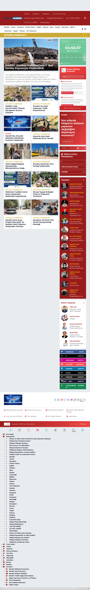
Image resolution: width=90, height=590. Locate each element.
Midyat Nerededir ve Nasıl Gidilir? (22, 452)
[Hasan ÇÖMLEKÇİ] (64, 326)
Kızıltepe (12, 497)
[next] (73, 430)
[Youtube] (71, 399)
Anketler (9, 560)
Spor (52, 27)
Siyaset (45, 27)
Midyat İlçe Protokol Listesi (19, 441)
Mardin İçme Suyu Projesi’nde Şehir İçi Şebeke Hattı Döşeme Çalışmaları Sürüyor (15, 223)
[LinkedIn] (68, 399)
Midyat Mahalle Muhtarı (18, 443)
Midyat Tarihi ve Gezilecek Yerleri (22, 454)
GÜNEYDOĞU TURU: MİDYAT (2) (76, 327)
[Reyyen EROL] (64, 266)
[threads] (64, 430)
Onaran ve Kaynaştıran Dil (75, 214)
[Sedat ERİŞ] (64, 334)
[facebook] (10, 430)
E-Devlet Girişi (59, 14)
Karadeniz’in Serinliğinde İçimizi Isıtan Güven (77, 204)
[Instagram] (65, 399)
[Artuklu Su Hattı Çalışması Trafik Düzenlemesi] (44, 93)
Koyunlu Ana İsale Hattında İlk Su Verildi (43, 137)
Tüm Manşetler (32, 416)
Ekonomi (8, 31)
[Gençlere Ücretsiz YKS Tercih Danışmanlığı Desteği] (44, 207)
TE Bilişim (83, 424)
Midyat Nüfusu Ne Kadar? (19, 537)
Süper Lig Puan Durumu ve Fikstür (22, 578)
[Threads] (78, 399)
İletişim (36, 14)
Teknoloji (64, 27)
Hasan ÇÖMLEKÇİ (76, 324)
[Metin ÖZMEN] (64, 203)
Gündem (20, 27)
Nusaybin (13, 504)
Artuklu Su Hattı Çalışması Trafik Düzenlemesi (40, 108)
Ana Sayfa (10, 434)
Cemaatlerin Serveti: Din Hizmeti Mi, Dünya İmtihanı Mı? (77, 196)
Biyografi (9, 558)
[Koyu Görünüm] (83, 29)
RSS (7, 424)
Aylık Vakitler (66, 63)
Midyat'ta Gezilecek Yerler (19, 542)
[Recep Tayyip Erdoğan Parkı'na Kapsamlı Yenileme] (44, 179)
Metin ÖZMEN (75, 201)
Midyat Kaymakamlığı (34, 18)
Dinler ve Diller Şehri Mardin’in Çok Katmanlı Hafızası (30, 439)
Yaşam (15, 31)
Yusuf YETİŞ (74, 228)
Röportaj (9, 555)
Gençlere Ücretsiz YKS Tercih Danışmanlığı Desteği (43, 222)
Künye (27, 14)
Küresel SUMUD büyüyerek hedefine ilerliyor (77, 240)
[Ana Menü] (85, 29)
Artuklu (12, 490)
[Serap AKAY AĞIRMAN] (64, 292)
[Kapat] (89, 588)
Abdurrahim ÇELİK (77, 192)
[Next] (81, 399)
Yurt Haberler (31, 31)
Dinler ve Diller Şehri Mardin (20, 533)
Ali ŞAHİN (73, 283)
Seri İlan (9, 553)
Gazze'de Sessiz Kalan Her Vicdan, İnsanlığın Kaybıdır (77, 222)
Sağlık (39, 27)
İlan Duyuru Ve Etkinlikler (19, 445)
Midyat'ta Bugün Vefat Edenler (21, 450)
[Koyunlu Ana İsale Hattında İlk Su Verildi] (44, 123)
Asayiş (57, 27)
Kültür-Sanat (30, 27)
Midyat (72, 319)
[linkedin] (82, 430)
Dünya (22, 31)
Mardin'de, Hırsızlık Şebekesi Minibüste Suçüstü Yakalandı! (14, 138)
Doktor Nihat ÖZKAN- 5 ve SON (76, 336)
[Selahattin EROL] (64, 186)
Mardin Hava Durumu (34, 410)
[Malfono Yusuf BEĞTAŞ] (64, 212)
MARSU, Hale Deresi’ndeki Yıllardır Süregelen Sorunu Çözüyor (15, 109)
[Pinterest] (61, 399)
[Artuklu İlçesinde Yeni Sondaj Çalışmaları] (44, 151)
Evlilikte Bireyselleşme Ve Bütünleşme (76, 295)
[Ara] (85, 18)
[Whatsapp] (84, 399)
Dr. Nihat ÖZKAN (76, 219)
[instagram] (28, 430)
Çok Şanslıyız (74, 285)
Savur (11, 508)
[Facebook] (55, 399)
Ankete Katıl (66, 141)
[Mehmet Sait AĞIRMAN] (64, 247)
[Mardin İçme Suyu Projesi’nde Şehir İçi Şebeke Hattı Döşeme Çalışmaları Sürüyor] (17, 207)
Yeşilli (11, 511)
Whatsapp (45, 22)
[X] (58, 399)
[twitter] (19, 430)
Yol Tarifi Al (79, 92)
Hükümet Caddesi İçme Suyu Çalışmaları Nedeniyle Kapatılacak (16, 194)
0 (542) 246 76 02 (68, 105)
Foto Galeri (10, 544)
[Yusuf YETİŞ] (64, 230)
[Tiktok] (74, 399)
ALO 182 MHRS (73, 18)
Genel (13, 27)
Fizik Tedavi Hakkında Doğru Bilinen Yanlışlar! (76, 277)
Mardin (6, 27)
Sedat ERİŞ (74, 332)
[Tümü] (84, 115)
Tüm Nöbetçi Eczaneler (73, 108)
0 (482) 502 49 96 (68, 92)
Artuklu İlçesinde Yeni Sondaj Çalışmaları (43, 165)
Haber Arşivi (73, 416)
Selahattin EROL (76, 184)
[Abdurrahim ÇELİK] (64, 194)
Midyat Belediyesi (55, 18)
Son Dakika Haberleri (54, 416)
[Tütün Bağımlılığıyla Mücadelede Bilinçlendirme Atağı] (17, 151)
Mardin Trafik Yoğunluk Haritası (75, 411)
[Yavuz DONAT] (64, 317)
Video (8, 546)
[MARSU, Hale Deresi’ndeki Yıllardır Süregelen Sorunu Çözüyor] (17, 93)
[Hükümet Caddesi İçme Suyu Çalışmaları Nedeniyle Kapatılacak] (17, 179)
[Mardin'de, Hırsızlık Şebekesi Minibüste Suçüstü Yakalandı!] (17, 123)
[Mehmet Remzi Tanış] (64, 256)
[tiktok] (55, 430)
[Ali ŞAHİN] (64, 284)
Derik (11, 495)
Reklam (46, 14)
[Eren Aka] (64, 309)
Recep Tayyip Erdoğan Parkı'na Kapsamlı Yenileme (43, 194)
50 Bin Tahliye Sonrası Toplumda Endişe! (76, 267)
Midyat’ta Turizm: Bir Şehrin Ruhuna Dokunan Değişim (76, 250)
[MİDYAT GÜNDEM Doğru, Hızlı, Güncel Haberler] (13, 18)
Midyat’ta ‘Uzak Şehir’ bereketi (75, 310)
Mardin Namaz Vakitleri (56, 410)
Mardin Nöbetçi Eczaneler (14, 410)
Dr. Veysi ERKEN (75, 236)
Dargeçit (12, 493)
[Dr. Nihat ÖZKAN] (64, 221)
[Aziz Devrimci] (64, 343)
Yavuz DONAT (75, 316)
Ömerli (12, 506)
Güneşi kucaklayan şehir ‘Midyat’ (77, 344)
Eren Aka (73, 307)
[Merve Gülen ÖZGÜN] (64, 274)
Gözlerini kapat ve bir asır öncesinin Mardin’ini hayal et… (77, 259)
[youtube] (37, 430)
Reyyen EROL (74, 264)
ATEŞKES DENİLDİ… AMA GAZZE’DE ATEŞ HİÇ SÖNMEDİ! (77, 187)
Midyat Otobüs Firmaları (18, 448)
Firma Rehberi (12, 551)
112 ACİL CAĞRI (30, 22)
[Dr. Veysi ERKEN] (64, 238)
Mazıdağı (12, 499)
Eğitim (72, 27)
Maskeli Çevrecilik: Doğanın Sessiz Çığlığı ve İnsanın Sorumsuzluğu (76, 231)
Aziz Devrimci (75, 341)
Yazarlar (9, 549)
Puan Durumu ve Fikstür (14, 416)
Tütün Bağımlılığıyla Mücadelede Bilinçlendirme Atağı (15, 166)
